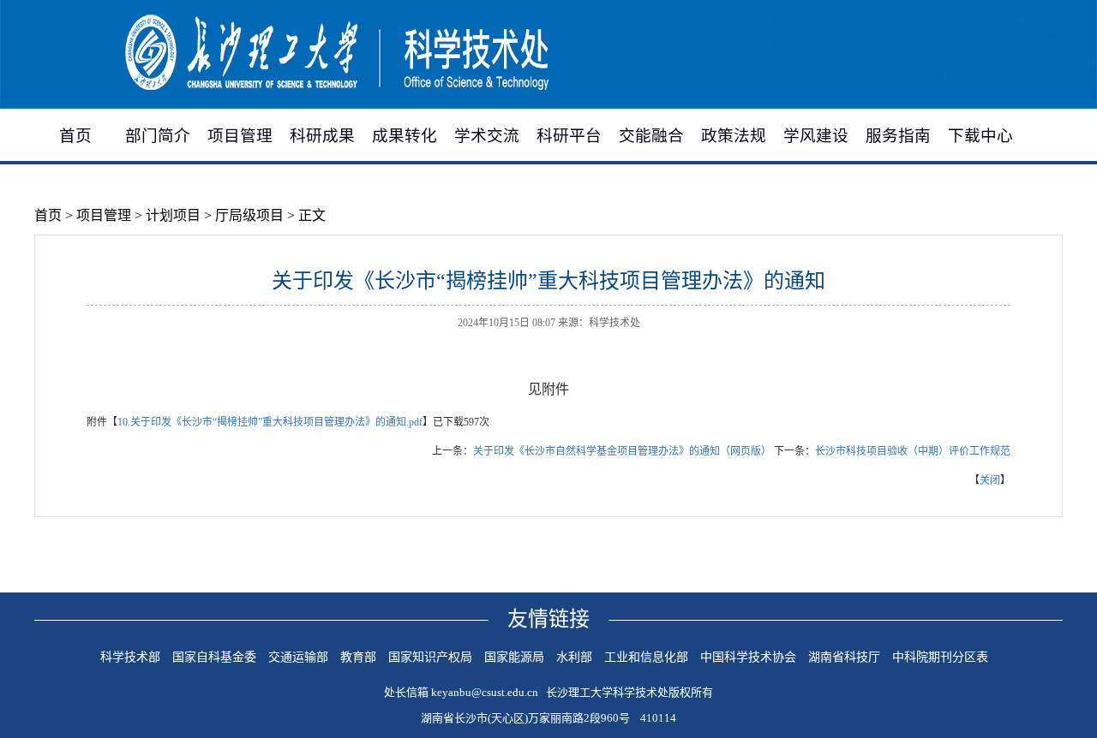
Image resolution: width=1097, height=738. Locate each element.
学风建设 (815, 136)
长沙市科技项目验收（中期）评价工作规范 (912, 451)
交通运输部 (298, 657)
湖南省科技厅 (844, 657)
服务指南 (898, 136)
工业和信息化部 (646, 657)
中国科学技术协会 (748, 657)
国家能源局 (514, 657)
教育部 (358, 657)
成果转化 (404, 136)
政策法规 (733, 136)
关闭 (990, 480)
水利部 (574, 657)
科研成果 (322, 136)
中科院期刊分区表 (940, 657)
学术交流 (486, 136)
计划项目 (173, 215)
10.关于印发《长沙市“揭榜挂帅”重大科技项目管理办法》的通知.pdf (270, 422)
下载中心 (980, 136)
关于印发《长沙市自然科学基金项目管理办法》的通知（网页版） (622, 451)
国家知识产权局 (430, 657)
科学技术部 (130, 657)
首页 (75, 136)
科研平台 (569, 136)
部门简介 (157, 136)
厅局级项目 (249, 215)
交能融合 (651, 136)
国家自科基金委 (214, 657)
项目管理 (240, 136)
